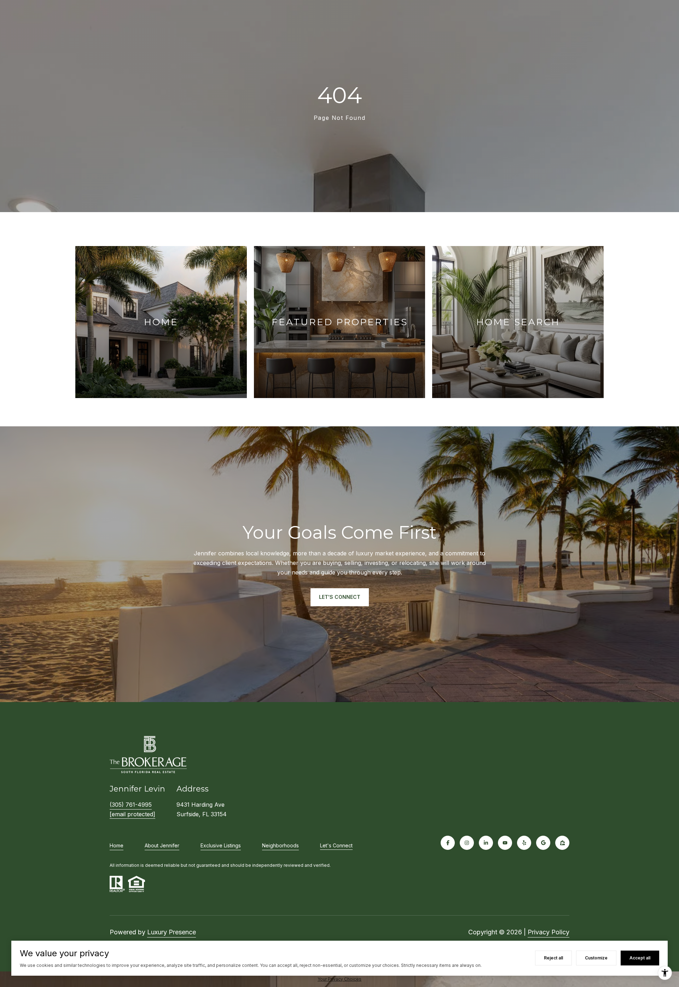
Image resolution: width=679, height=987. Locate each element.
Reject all (553, 957)
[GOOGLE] (543, 843)
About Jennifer (162, 845)
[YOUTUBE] (505, 843)
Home (116, 845)
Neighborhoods (280, 845)
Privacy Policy (548, 932)
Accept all (639, 957)
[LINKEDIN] (486, 843)
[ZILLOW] (562, 843)
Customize (596, 957)
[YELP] (524, 843)
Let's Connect (336, 845)
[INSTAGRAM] (467, 843)
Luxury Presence (171, 932)
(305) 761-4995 (131, 804)
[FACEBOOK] (448, 843)
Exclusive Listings (221, 845)
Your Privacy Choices (339, 979)
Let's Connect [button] (339, 597)
